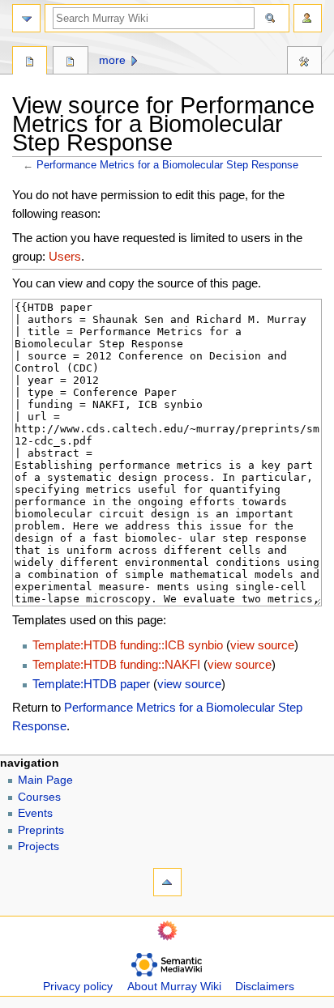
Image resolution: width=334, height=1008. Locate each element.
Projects (38, 846)
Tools (304, 62)
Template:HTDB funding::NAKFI (116, 664)
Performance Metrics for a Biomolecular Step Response (167, 165)
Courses (39, 797)
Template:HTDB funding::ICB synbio (127, 645)
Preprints (41, 830)
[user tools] (307, 18)
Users (65, 256)
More (112, 60)
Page (29, 62)
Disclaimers (264, 986)
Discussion (70, 62)
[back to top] (167, 882)
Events (35, 813)
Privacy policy (78, 986)
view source (262, 645)
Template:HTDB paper (91, 684)
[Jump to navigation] (26, 18)
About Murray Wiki (174, 986)
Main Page (45, 780)
